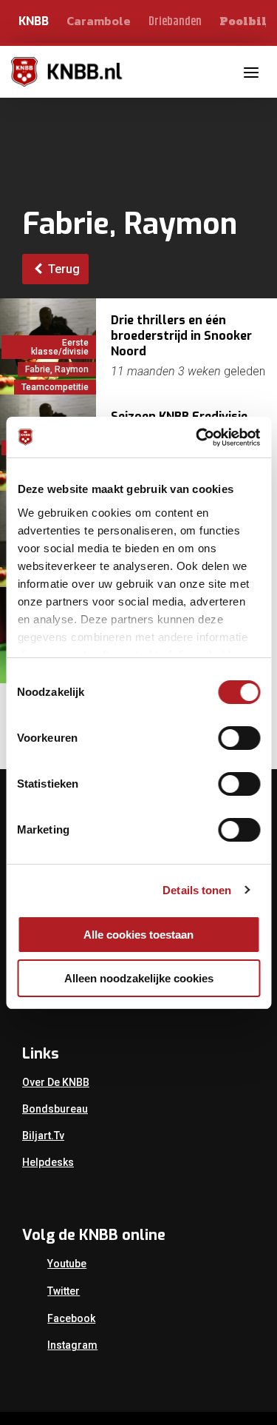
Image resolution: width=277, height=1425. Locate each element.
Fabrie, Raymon (57, 369)
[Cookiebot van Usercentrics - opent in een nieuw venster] (197, 437)
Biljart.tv (43, 1135)
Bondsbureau (55, 1109)
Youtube (66, 1264)
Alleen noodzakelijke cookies (138, 978)
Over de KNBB (55, 1082)
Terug (62, 269)
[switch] (239, 738)
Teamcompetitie (55, 387)
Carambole (98, 21)
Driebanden (175, 22)
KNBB (33, 21)
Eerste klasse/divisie (60, 347)
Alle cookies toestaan (138, 934)
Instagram (72, 1345)
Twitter (63, 1291)
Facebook (71, 1318)
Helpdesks (48, 1162)
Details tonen (197, 890)
